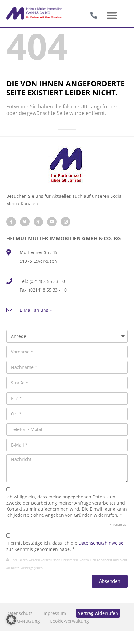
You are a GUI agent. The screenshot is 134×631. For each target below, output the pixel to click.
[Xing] (38, 222)
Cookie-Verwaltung (69, 621)
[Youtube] (52, 222)
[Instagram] (65, 222)
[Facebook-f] (11, 222)
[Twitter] (25, 222)
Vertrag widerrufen (98, 613)
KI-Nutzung (28, 621)
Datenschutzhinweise (101, 543)
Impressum (54, 613)
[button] (111, 15)
